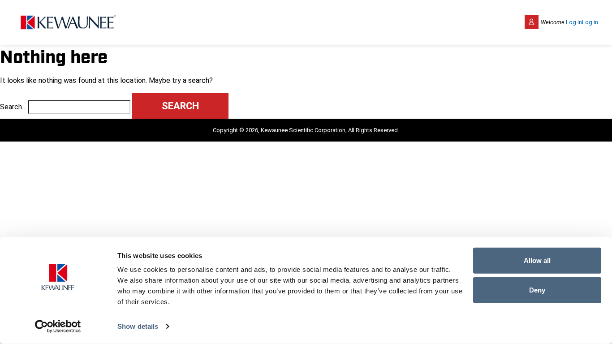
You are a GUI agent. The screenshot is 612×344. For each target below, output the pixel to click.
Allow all (537, 260)
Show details (137, 326)
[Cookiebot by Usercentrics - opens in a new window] (58, 326)
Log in (574, 22)
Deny (537, 289)
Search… (13, 107)
